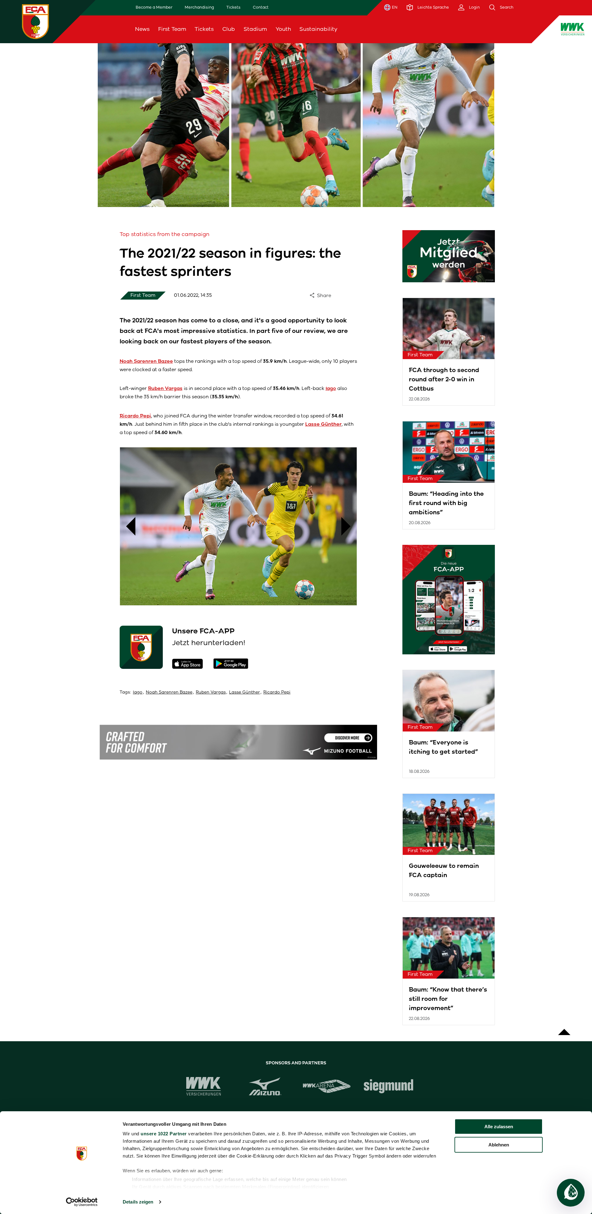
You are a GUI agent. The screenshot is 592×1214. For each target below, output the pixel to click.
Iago (137, 692)
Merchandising (199, 7)
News (142, 29)
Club (228, 29)
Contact (261, 7)
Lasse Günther (244, 692)
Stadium (255, 29)
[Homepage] (35, 21)
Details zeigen (138, 1201)
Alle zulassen (498, 1126)
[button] (127, 526)
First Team (172, 29)
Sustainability (318, 29)
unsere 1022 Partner (164, 1133)
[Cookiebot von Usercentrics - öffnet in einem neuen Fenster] (82, 1202)
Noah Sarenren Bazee (169, 692)
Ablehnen (498, 1144)
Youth (283, 29)
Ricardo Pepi (276, 692)
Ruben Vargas (211, 692)
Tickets (233, 7)
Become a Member (154, 7)
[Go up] (564, 1029)
